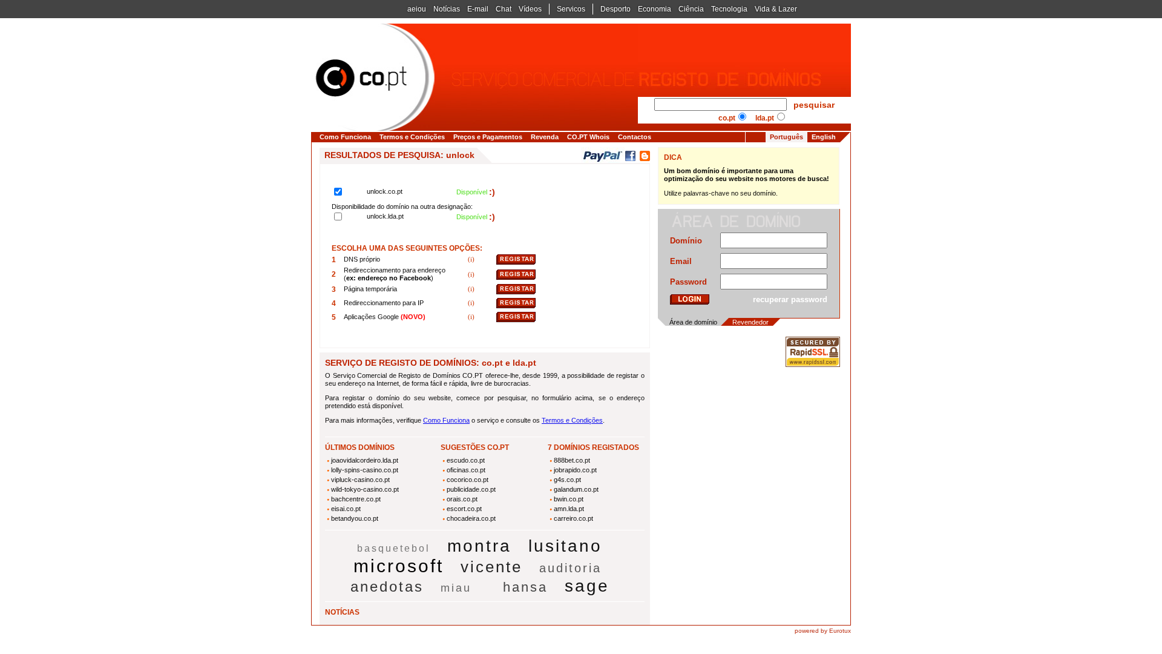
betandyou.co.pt (354, 518)
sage (587, 585)
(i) (472, 259)
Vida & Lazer (776, 9)
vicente (491, 567)
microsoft (398, 566)
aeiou (416, 9)
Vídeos (530, 9)
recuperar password (790, 299)
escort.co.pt (464, 508)
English (824, 136)
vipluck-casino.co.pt (360, 479)
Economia (654, 9)
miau (456, 588)
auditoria (570, 568)
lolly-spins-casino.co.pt (364, 470)
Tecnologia (729, 9)
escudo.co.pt (466, 460)
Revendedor (750, 322)
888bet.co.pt (572, 460)
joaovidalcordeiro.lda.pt (364, 460)
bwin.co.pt (568, 499)
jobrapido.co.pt (575, 470)
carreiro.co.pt (573, 518)
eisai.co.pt (346, 508)
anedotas (387, 586)
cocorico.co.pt (467, 479)
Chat (503, 9)
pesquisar (814, 105)
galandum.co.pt (576, 489)
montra (479, 546)
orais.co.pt (462, 499)
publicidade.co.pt (471, 489)
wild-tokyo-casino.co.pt (365, 489)
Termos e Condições (412, 136)
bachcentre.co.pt (356, 499)
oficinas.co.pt (466, 470)
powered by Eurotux (823, 630)
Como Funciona (345, 136)
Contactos (634, 136)
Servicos (571, 9)
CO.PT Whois (588, 136)
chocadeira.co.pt (471, 518)
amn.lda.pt (569, 508)
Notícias (446, 9)
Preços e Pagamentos (487, 136)
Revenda (545, 136)
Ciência (691, 9)
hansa (525, 587)
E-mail (477, 9)
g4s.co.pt (567, 479)
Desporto (615, 9)
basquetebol (393, 548)
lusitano (565, 546)
